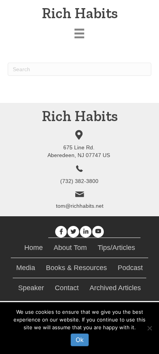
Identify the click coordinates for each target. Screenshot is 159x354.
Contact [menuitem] (67, 288)
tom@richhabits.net (79, 206)
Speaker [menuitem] (31, 288)
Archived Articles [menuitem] (115, 288)
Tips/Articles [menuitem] (116, 247)
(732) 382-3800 (79, 181)
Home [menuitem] (33, 247)
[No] (149, 328)
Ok (80, 340)
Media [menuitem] (25, 268)
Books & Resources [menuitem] (76, 268)
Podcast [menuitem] (130, 268)
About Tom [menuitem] (70, 247)
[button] (61, 232)
